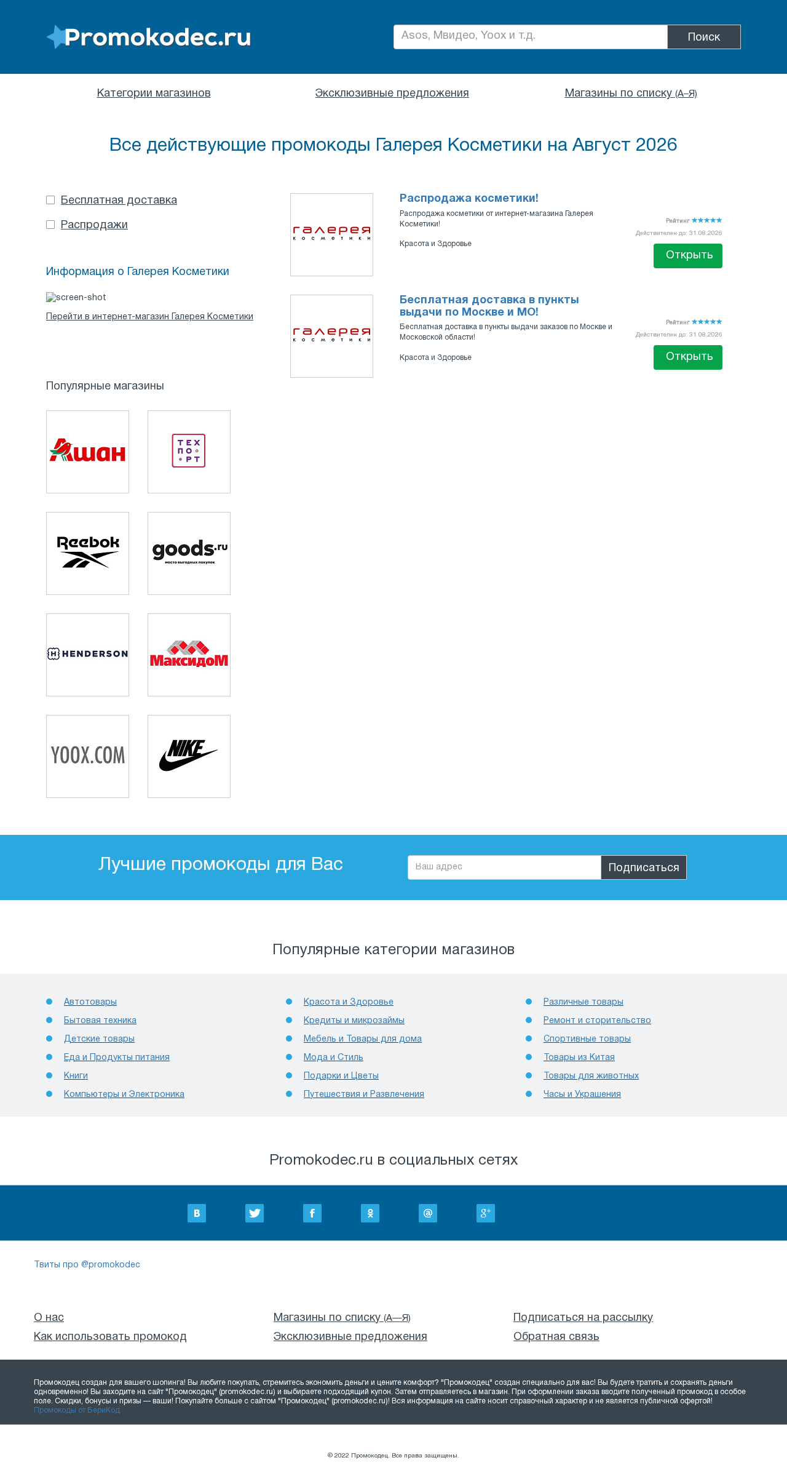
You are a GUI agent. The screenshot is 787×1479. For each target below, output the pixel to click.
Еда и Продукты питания (117, 1058)
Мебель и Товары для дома (363, 1039)
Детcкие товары (99, 1039)
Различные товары (583, 1003)
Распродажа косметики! (469, 199)
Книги (76, 1076)
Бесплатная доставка (119, 201)
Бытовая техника (100, 1021)
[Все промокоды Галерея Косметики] (332, 233)
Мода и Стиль (333, 1058)
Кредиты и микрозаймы (354, 1021)
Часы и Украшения (582, 1095)
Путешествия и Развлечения (364, 1095)
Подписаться (644, 868)
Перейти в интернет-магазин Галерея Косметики (149, 317)
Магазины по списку (631, 94)
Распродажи (94, 225)
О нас (49, 1318)
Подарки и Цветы (341, 1076)
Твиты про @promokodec (87, 1265)
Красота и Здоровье (436, 244)
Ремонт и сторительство (597, 1021)
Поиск (704, 38)
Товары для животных (591, 1076)
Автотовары (90, 1003)
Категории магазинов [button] (154, 94)
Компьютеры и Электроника (124, 1095)
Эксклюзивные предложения (392, 94)
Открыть (689, 255)
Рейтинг (679, 221)
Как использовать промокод (110, 1337)
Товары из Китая (579, 1058)
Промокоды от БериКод (77, 1410)
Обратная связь (556, 1337)
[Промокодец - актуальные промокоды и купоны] (148, 37)
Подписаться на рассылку (583, 1318)
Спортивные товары (587, 1039)
